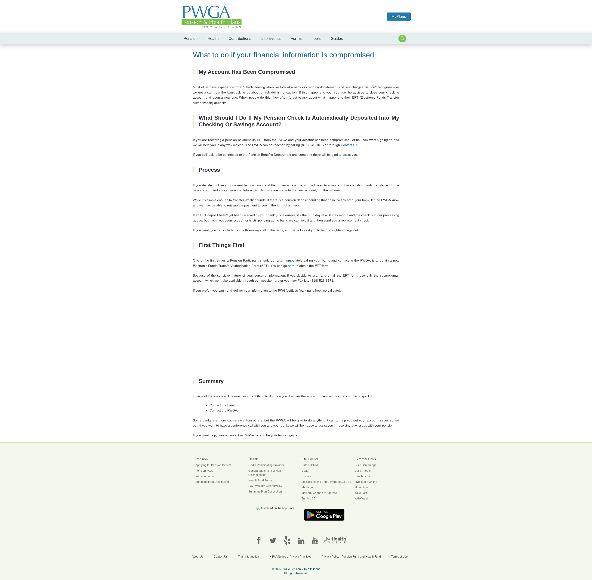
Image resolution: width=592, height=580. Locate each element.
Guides (337, 38)
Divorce (306, 476)
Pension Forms (204, 476)
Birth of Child (310, 465)
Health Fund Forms (260, 480)
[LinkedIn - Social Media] (301, 540)
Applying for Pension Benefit (213, 465)
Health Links (362, 476)
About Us (197, 556)
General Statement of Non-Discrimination (265, 473)
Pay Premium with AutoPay (265, 486)
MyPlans (399, 17)
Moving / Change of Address (319, 493)
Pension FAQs (204, 470)
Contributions (239, 38)
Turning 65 (308, 498)
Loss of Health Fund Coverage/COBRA (326, 481)
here (291, 266)
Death (305, 470)
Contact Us (349, 145)
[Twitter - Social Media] (273, 540)
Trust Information (248, 556)
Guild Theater (363, 470)
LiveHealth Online (366, 481)
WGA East (361, 493)
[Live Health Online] (335, 539)
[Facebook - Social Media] (259, 540)
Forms (296, 38)
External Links (365, 459)
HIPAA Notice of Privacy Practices (290, 556)
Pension (190, 38)
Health (213, 38)
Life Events (271, 38)
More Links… (363, 487)
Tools (316, 38)
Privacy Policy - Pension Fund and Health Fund (351, 556)
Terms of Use (399, 556)
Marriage (307, 487)
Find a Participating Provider (266, 465)
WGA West (361, 498)
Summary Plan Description (212, 481)
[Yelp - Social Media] (287, 540)
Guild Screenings (365, 465)
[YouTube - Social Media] (315, 540)
